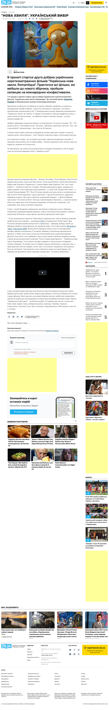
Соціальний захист (33, 673)
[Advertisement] (42, 166)
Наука (56, 673)
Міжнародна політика (7, 676)
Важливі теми (6, 7)
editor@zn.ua (44, 664)
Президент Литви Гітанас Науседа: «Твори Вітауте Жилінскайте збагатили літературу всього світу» (94, 212)
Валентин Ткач (7, 637)
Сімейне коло (85, 679)
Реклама (29, 654)
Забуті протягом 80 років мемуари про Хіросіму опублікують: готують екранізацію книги (93, 236)
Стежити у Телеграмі (24, 412)
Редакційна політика (33, 657)
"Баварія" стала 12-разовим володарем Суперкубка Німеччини (96, 546)
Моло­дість (71, 226)
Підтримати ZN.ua (97, 2)
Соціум (83, 673)
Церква (56, 681)
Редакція (29, 652)
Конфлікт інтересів (33, 679)
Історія (83, 676)
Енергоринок (5, 681)
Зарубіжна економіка (34, 676)
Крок (10, 229)
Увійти (83, 3)
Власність (84, 684)
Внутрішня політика (7, 673)
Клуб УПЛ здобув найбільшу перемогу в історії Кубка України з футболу (96, 499)
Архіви (29, 649)
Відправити (68, 353)
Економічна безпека (34, 681)
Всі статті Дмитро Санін (17, 323)
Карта (29, 660)
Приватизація (5, 684)
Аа (87, 2)
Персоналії (31, 684)
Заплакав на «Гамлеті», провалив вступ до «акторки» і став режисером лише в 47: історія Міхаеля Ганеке (93, 295)
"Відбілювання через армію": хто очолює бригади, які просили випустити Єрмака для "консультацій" (93, 273)
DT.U (42, 221)
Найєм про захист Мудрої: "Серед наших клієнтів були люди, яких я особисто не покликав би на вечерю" (94, 306)
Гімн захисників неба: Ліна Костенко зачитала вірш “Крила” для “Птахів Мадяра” (94, 256)
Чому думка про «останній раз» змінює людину (93, 189)
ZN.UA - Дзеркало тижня (97, 125)
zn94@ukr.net (45, 659)
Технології (57, 676)
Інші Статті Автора (94, 377)
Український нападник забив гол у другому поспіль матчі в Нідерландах (96, 522)
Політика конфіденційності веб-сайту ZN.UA (95, 704)
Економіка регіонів (6, 687)
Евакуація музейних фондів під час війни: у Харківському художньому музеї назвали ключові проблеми (93, 200)
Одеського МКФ (20, 229)
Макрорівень (5, 679)
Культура (57, 684)
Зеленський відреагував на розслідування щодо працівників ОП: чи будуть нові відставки (94, 317)
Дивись (89, 477)
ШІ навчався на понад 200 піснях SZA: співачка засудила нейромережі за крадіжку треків (93, 246)
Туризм (83, 681)
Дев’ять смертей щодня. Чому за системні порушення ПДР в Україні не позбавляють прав (94, 284)
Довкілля (57, 679)
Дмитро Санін (19, 72)
